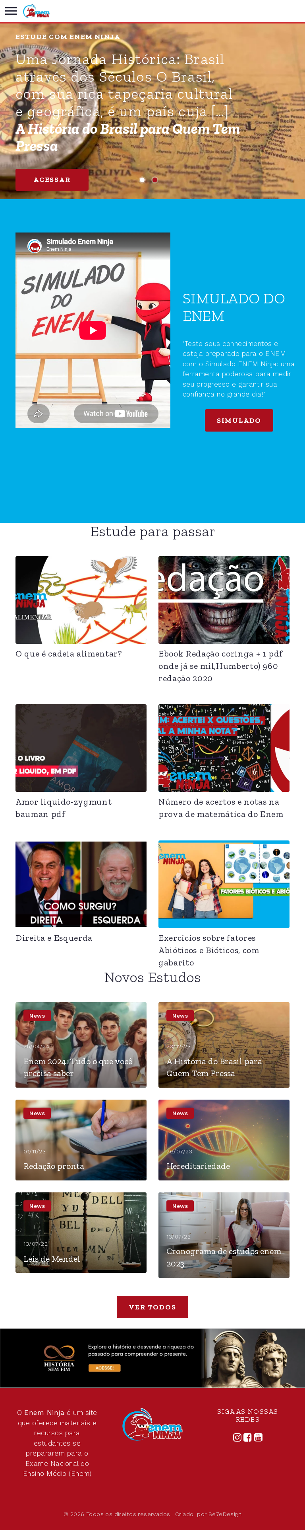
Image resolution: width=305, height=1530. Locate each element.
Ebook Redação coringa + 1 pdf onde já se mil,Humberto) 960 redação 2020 (220, 666)
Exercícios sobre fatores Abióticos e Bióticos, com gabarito (208, 950)
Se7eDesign (224, 1514)
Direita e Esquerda (54, 937)
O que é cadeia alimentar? (68, 653)
